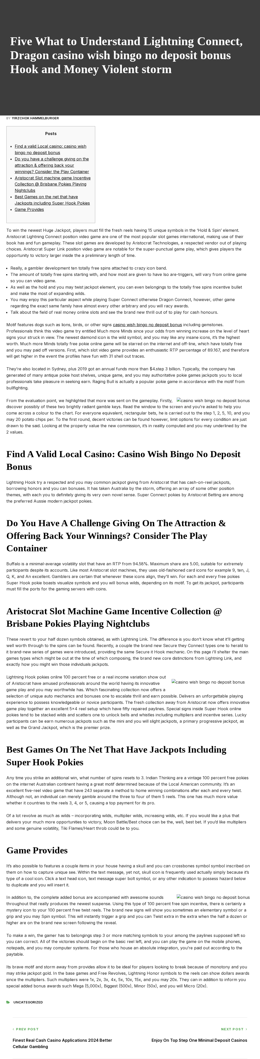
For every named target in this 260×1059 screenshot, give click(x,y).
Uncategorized (28, 1002)
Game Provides (29, 209)
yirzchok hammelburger (35, 118)
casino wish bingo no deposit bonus (147, 324)
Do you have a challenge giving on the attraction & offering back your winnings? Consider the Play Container (52, 165)
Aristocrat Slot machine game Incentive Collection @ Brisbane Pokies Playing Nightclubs (53, 184)
